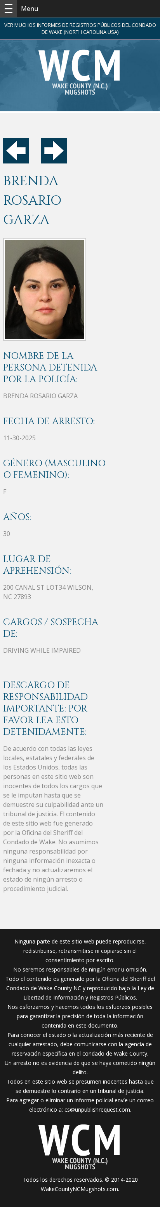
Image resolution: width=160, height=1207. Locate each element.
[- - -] (8, 8)
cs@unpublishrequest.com (97, 1109)
